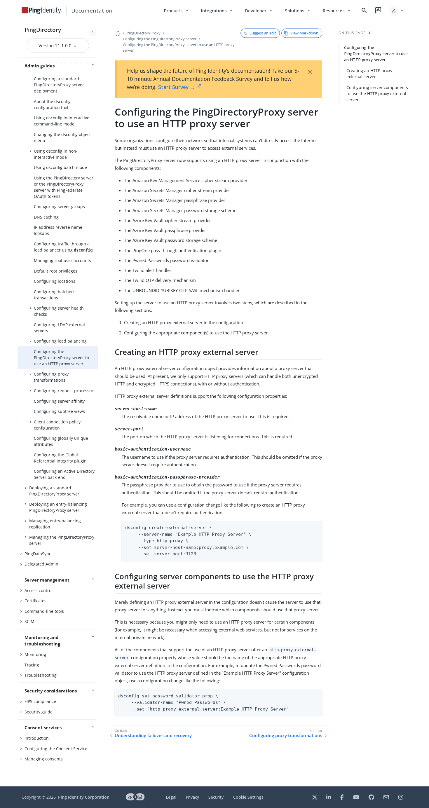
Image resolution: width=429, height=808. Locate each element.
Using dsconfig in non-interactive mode (56, 154)
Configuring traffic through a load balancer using (63, 247)
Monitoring (35, 654)
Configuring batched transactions (54, 295)
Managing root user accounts (62, 260)
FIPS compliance (40, 701)
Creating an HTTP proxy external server (369, 73)
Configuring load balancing (60, 341)
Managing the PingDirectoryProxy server (61, 540)
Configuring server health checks (59, 311)
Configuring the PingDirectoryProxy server (159, 38)
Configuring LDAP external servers (59, 328)
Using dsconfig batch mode (60, 167)
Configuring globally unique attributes (61, 441)
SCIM (29, 621)
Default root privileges (55, 271)
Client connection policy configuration (57, 425)
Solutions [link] (298, 10)
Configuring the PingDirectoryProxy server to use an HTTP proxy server (61, 358)
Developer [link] (259, 10)
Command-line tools (44, 611)
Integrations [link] (217, 10)
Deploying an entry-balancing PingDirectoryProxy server (58, 507)
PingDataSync (38, 553)
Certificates (35, 600)
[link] (42, 10)
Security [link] (216, 797)
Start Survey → (176, 86)
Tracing (32, 665)
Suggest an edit (263, 33)
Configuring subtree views (59, 411)
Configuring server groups (59, 206)
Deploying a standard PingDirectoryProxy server (54, 491)
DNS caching (46, 217)
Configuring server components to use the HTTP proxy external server (377, 93)
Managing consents (44, 759)
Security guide (39, 712)
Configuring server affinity (59, 401)
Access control (39, 590)
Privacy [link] (192, 797)
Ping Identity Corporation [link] (83, 797)
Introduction (37, 738)
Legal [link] (171, 797)
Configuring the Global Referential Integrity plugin (60, 458)
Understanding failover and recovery (153, 735)
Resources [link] (337, 10)
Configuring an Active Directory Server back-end (64, 474)
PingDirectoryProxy (144, 33)
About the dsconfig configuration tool (52, 104)
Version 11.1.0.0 (56, 45)
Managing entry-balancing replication (55, 524)
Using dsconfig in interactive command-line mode (61, 121)
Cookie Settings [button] (248, 797)
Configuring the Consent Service (56, 748)
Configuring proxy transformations (51, 377)
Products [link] (176, 10)
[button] (396, 10)
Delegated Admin (41, 564)
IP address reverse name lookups (58, 230)
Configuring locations (54, 281)
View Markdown (304, 33)
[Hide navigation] (92, 31)
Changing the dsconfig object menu (62, 137)
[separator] (98, 403)
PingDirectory (43, 29)
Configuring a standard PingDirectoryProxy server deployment (59, 85)
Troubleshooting (41, 675)
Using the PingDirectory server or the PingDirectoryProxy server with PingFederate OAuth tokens (63, 187)
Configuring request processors (64, 390)
